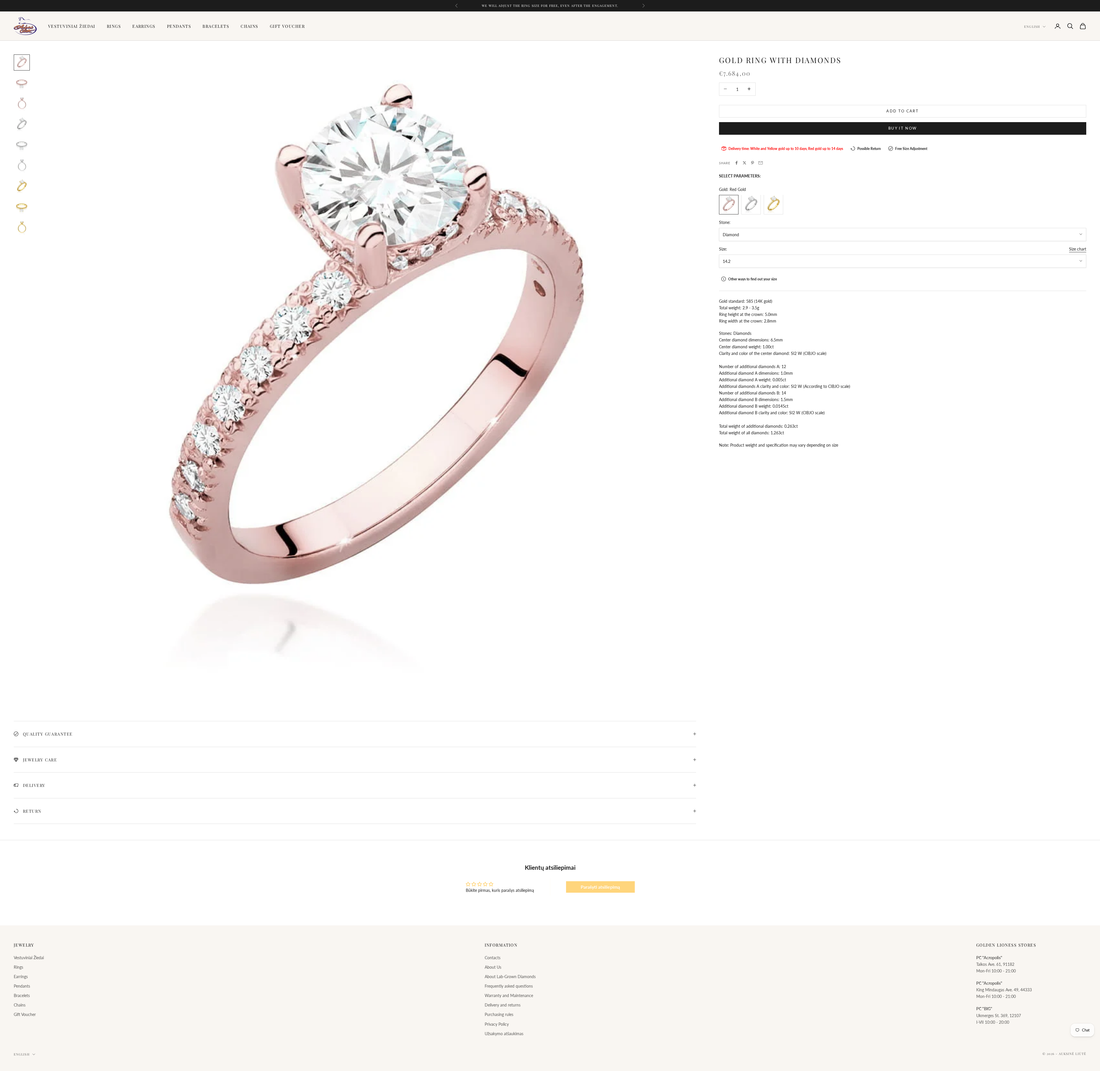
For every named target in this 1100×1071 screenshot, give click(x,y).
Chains (249, 26)
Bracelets (216, 26)
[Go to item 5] (22, 145)
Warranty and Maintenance (509, 995)
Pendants (179, 26)
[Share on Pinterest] (752, 163)
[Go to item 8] (22, 207)
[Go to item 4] (22, 124)
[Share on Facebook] (736, 163)
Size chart (1077, 248)
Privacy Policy (497, 1024)
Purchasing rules (499, 1014)
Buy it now (902, 128)
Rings (114, 26)
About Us (493, 967)
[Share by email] (760, 163)
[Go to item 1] (22, 62)
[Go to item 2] (22, 83)
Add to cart (902, 110)
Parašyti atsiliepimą (600, 887)
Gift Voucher (287, 26)
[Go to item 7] (22, 186)
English (1032, 26)
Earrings (144, 26)
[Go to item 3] (22, 104)
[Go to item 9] (22, 228)
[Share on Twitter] (744, 163)
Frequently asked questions (509, 986)
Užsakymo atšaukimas (504, 1033)
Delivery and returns (502, 1004)
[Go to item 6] (22, 166)
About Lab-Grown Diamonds (510, 976)
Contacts (492, 957)
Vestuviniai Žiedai (71, 26)
